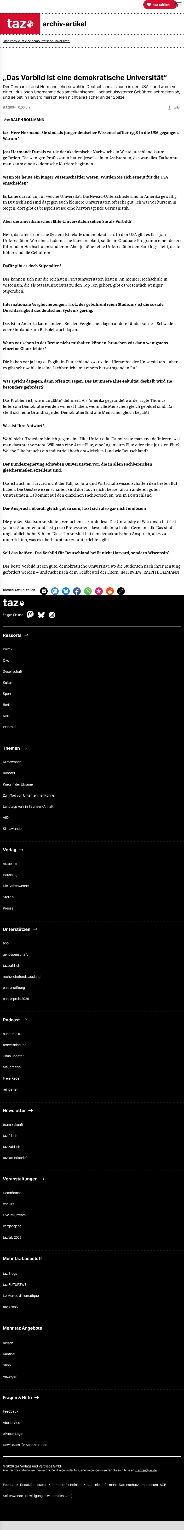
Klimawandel (12, 762)
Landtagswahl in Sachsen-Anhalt (28, 806)
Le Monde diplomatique (21, 1295)
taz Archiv (10, 1307)
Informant (110, 1485)
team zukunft (13, 1124)
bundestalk (11, 1034)
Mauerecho (12, 1067)
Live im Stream (14, 1215)
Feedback (10, 1411)
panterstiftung (14, 988)
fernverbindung (14, 1045)
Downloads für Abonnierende (25, 1445)
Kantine (9, 1354)
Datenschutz (129, 1485)
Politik (7, 649)
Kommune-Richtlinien (65, 1485)
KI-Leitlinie (91, 1485)
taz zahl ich (11, 965)
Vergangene (12, 1226)
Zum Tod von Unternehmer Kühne (28, 795)
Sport (7, 693)
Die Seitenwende (16, 886)
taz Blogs (10, 1273)
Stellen (8, 897)
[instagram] (52, 617)
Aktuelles (10, 864)
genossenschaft (15, 954)
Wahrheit (10, 727)
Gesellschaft (12, 671)
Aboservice (11, 1423)
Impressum (150, 1485)
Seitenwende (13, 1496)
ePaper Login (13, 1434)
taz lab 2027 (12, 1237)
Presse (8, 908)
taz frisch (10, 1135)
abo (6, 943)
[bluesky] (41, 617)
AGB (163, 1485)
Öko (6, 660)
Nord (6, 716)
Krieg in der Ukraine (18, 784)
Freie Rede (11, 1078)
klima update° (13, 1056)
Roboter (9, 773)
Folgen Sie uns (13, 615)
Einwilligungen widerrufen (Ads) (48, 1496)
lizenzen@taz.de (146, 1470)
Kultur (7, 682)
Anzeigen (10, 1376)
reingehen (10, 1089)
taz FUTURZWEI (15, 1284)
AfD (6, 817)
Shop (7, 1365)
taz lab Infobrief (15, 1158)
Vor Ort (8, 1204)
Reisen (8, 1343)
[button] (178, 5)
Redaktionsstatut (33, 1485)
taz (14, 603)
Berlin (7, 705)
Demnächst (12, 1193)
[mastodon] (30, 617)
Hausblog (10, 875)
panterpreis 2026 (16, 999)
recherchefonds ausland (21, 976)
